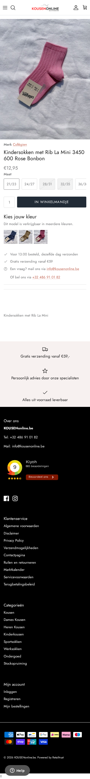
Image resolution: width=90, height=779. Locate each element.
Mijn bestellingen (16, 706)
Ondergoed (12, 656)
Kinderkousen (14, 634)
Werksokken (13, 648)
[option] (45, 79)
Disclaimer (11, 533)
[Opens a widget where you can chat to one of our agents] (17, 771)
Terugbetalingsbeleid (19, 584)
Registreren (12, 698)
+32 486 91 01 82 (46, 277)
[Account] (75, 8)
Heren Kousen (14, 627)
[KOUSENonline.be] (45, 7)
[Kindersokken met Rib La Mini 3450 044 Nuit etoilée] (11, 242)
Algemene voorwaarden (21, 525)
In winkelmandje (52, 201)
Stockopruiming (15, 663)
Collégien (20, 144)
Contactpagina (14, 555)
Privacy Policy (14, 540)
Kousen (9, 612)
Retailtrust (58, 757)
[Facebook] (6, 498)
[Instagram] (15, 498)
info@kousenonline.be (63, 268)
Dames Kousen (14, 619)
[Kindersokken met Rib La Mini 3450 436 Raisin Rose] (41, 242)
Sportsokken (13, 641)
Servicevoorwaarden (18, 577)
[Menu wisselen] (5, 8)
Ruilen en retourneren (20, 562)
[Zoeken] (15, 8)
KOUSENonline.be (25, 757)
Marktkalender (14, 569)
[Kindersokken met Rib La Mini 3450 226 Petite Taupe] (26, 242)
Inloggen (10, 691)
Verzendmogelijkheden (21, 547)
